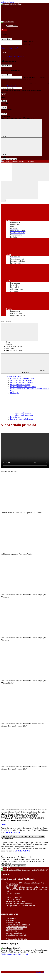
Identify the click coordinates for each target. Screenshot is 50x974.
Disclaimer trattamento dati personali (14, 954)
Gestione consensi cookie (15, 933)
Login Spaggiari (12, 86)
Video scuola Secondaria (24, 415)
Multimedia (10, 348)
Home (8, 342)
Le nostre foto (15, 417)
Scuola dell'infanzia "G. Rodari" (22, 383)
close (3, 200)
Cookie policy (11, 918)
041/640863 (13, 885)
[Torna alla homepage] (25, 161)
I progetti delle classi (13, 346)
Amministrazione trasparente (16, 935)
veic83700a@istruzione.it (29, 887)
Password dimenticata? (9, 48)
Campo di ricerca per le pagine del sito (15, 319)
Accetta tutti (36, 836)
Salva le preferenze (18, 865)
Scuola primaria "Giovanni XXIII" (23, 387)
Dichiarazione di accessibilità (16, 927)
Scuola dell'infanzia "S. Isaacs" (21, 380)
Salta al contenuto (7, 2)
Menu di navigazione (33, 371)
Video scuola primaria (23, 413)
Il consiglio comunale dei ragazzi (22, 378)
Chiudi (4, 101)
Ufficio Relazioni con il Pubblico (18, 925)
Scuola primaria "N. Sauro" (20, 385)
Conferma (12, 159)
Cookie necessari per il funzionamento (15, 857)
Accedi (4, 30)
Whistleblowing (11, 931)
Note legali (10, 920)
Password (26, 44)
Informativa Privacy (13, 922)
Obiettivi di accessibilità (14, 929)
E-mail (25, 77)
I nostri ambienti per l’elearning (21, 419)
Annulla (4, 159)
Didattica (9, 344)
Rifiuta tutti (20, 836)
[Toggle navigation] (19, 190)
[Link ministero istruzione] (11, 4)
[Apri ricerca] (30, 172)
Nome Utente (28, 41)
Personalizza (6, 836)
